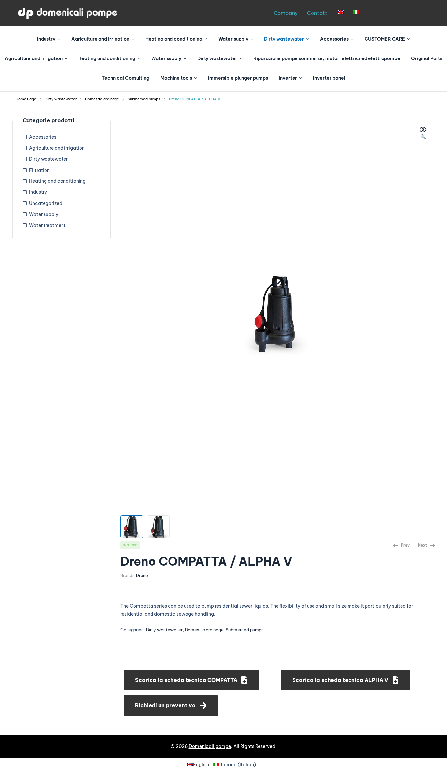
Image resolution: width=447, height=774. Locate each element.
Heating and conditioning (57, 181)
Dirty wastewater (61, 99)
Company (286, 13)
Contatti (318, 13)
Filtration (39, 170)
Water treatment (47, 225)
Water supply (43, 214)
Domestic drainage (102, 99)
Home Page (26, 99)
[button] (191, 680)
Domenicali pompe (210, 746)
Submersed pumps (144, 99)
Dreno (142, 575)
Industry (38, 192)
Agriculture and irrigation (57, 148)
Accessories (42, 137)
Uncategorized (45, 203)
